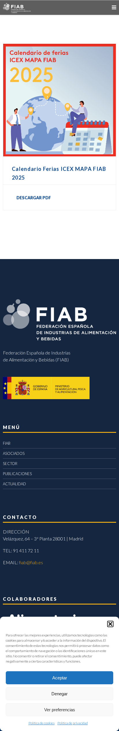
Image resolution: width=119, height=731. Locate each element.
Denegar (59, 693)
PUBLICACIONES (17, 473)
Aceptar (59, 677)
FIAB (6, 443)
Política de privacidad (72, 723)
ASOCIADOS (14, 453)
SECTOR (10, 463)
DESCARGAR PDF (33, 197)
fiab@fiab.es (31, 562)
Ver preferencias (59, 709)
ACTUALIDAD (14, 484)
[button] (110, 624)
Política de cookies (42, 723)
